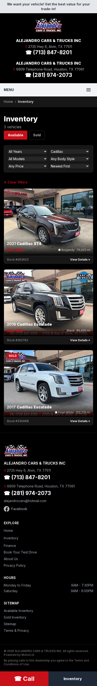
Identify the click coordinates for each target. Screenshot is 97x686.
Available (15, 135)
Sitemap (10, 624)
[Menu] (88, 90)
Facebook (19, 509)
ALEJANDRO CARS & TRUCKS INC (48, 40)
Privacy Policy (15, 565)
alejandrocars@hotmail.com (25, 501)
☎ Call (24, 678)
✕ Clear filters (16, 182)
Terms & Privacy (16, 630)
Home (8, 102)
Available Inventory (18, 611)
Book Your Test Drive (20, 552)
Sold (37, 135)
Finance (10, 546)
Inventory (11, 538)
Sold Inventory (15, 617)
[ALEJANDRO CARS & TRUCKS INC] (48, 25)
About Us (11, 559)
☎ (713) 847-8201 (48, 52)
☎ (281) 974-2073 (48, 75)
